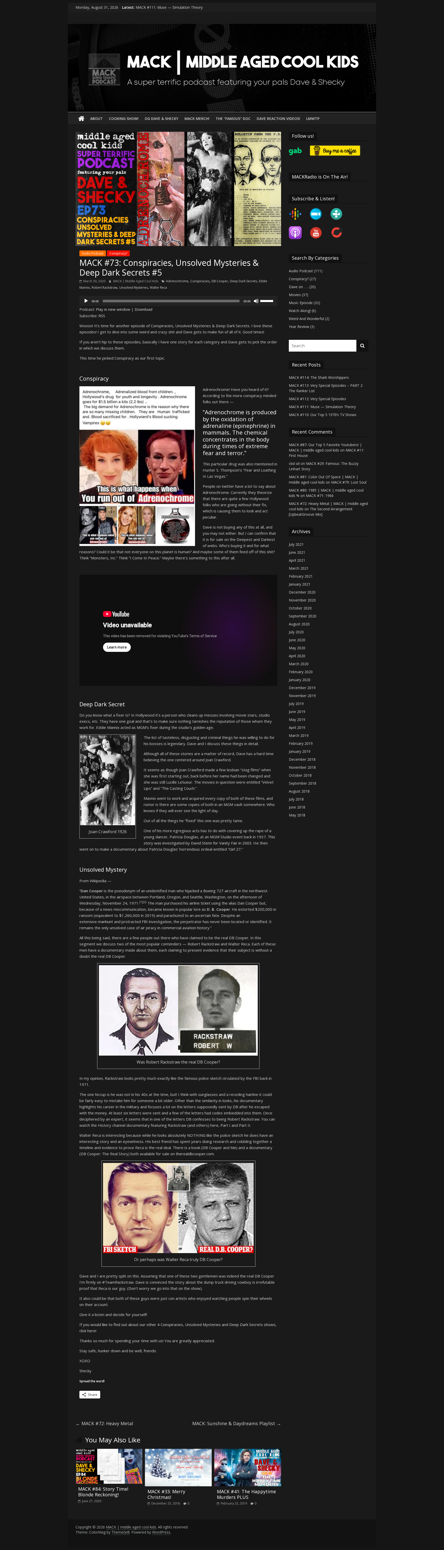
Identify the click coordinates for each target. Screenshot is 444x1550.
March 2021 (299, 568)
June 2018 (297, 807)
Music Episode (301, 302)
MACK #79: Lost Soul (348, 482)
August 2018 (299, 791)
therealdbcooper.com (195, 1153)
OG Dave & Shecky (161, 118)
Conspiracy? (118, 253)
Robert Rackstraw (104, 287)
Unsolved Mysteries (133, 287)
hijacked (192, 890)
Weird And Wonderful (306, 318)
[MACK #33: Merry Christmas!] (178, 1452)
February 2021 (301, 576)
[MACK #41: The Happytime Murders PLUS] (247, 1452)
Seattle (196, 896)
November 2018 (302, 767)
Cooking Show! (123, 118)
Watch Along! (300, 310)
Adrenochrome (177, 281)
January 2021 (299, 584)
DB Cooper (219, 281)
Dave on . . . (298, 286)
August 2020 (299, 624)
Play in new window (113, 309)
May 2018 (297, 815)
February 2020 (301, 671)
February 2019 (301, 743)
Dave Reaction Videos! (278, 118)
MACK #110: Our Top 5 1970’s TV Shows (322, 414)
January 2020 (299, 679)
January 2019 (299, 751)
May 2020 (297, 647)
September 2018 (302, 783)
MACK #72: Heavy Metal (104, 1423)
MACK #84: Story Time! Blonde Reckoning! (103, 1492)
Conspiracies (199, 281)
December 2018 (302, 759)
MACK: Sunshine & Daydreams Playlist (236, 1423)
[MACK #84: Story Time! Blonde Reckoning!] (109, 1452)
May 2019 (297, 719)
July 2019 (296, 703)
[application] (178, 301)
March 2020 (299, 663)
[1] (141, 902)
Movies (295, 294)
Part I (225, 1125)
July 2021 (296, 544)
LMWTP (312, 118)
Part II (244, 1125)
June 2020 (297, 639)
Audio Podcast (92, 253)
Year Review (299, 326)
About (96, 118)
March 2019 (299, 735)
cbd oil (294, 463)
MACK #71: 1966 (320, 495)
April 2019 (297, 727)
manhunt (105, 921)
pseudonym (125, 890)
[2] (144, 902)
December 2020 (302, 592)
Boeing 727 (213, 890)
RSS (101, 315)
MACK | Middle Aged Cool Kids (136, 281)
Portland (157, 896)
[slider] (267, 300)
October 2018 (300, 775)
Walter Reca (158, 287)
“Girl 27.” (235, 849)
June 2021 (297, 552)
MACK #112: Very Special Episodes (164, 7)
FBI (145, 921)
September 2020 (302, 616)
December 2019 (302, 687)
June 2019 (297, 711)
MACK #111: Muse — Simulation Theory (322, 406)
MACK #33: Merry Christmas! (166, 1494)
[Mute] (256, 301)
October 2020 (300, 608)
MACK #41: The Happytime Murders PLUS (246, 1494)
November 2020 (302, 600)
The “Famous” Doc (233, 118)
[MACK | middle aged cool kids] (222, 27)
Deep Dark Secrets (243, 281)
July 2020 (296, 632)
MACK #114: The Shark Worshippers (319, 377)
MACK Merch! (196, 118)
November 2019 (302, 695)
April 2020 (297, 655)
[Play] (86, 301)
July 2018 (296, 799)
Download (143, 309)
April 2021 (297, 560)
